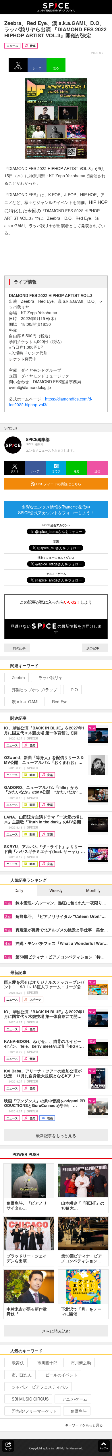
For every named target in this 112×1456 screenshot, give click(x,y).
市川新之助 (81, 1363)
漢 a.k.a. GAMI (25, 701)
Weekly (56, 890)
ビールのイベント (61, 1375)
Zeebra (18, 677)
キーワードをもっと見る (84, 1424)
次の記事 (93, 648)
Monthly (93, 890)
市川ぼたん (22, 1375)
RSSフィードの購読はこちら (58, 483)
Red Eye (59, 701)
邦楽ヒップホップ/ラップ (34, 689)
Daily (18, 890)
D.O (74, 689)
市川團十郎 (47, 1363)
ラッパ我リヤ (50, 677)
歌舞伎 (18, 1363)
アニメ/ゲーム (74, 1399)
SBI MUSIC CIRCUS (30, 1399)
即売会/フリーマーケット (34, 1411)
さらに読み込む (56, 1331)
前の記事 (19, 648)
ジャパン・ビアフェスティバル (40, 1387)
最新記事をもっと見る (56, 1135)
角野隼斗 (79, 1411)
